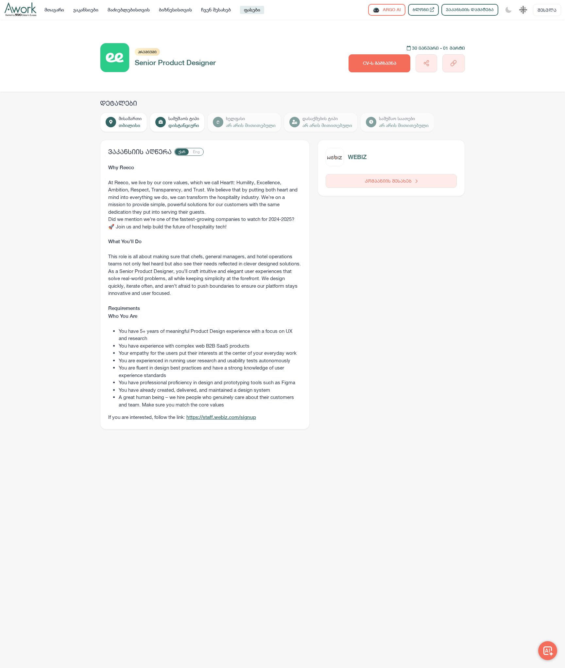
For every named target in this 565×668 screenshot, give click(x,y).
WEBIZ (357, 156)
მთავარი (54, 9)
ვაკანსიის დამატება (470, 9)
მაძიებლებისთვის (129, 9)
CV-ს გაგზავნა (379, 63)
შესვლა (547, 10)
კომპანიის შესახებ (389, 181)
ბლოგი (421, 9)
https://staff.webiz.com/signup (221, 417)
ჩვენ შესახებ (216, 9)
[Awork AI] (547, 650)
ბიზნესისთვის (175, 9)
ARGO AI (391, 9)
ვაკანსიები (85, 9)
